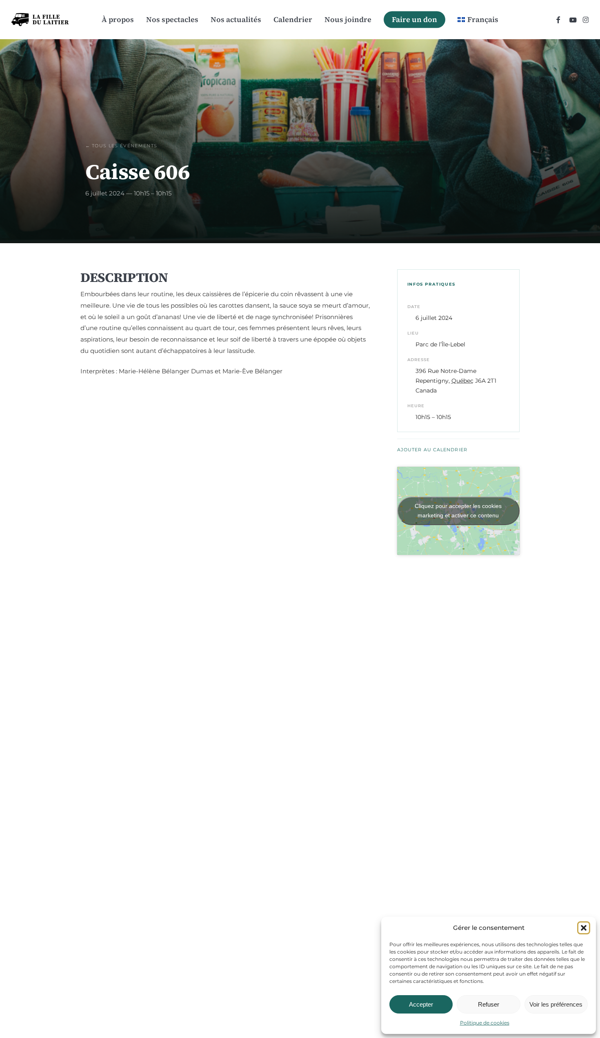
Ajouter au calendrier (432, 449)
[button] (584, 928)
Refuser (488, 1004)
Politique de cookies (484, 1023)
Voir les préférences (555, 1004)
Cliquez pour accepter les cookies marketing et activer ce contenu (458, 511)
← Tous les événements (121, 146)
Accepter (421, 1004)
